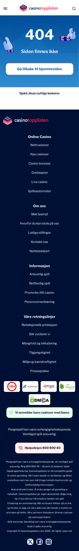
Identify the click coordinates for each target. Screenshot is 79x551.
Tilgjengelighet (39, 352)
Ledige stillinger (39, 232)
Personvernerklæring (40, 302)
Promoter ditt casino (39, 292)
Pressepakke (39, 371)
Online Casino (39, 137)
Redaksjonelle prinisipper (39, 325)
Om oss (39, 206)
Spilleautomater (39, 191)
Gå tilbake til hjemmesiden (39, 69)
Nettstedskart (39, 251)
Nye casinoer (39, 154)
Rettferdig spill (39, 283)
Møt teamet (39, 214)
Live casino (39, 182)
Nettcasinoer (39, 145)
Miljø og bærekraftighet (39, 362)
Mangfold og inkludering (39, 343)
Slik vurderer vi (39, 334)
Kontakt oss (39, 242)
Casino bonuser (40, 163)
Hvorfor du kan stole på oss (39, 223)
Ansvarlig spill (39, 274)
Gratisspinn (39, 173)
